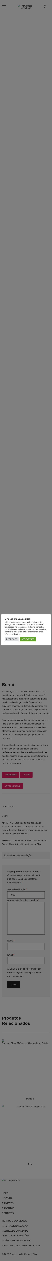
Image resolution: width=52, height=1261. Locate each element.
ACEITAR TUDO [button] (27, 639)
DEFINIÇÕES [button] (11, 639)
